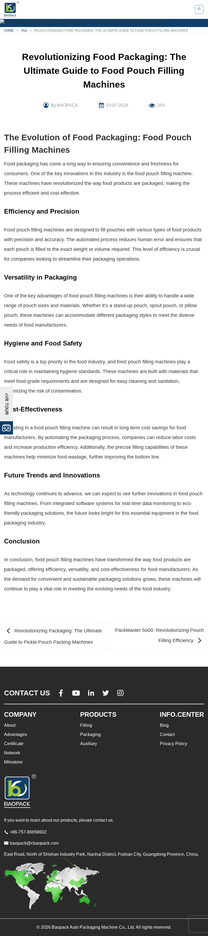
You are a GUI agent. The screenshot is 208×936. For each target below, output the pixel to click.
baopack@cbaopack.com (34, 843)
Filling (86, 725)
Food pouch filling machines (34, 230)
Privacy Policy (173, 743)
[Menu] (199, 9)
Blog (164, 725)
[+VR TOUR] (6, 427)
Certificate (14, 743)
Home (9, 30)
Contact (167, 734)
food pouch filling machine (163, 173)
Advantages (15, 734)
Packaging (90, 734)
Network (12, 753)
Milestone (13, 762)
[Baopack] (12, 9)
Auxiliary (88, 743)
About (9, 725)
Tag (24, 30)
